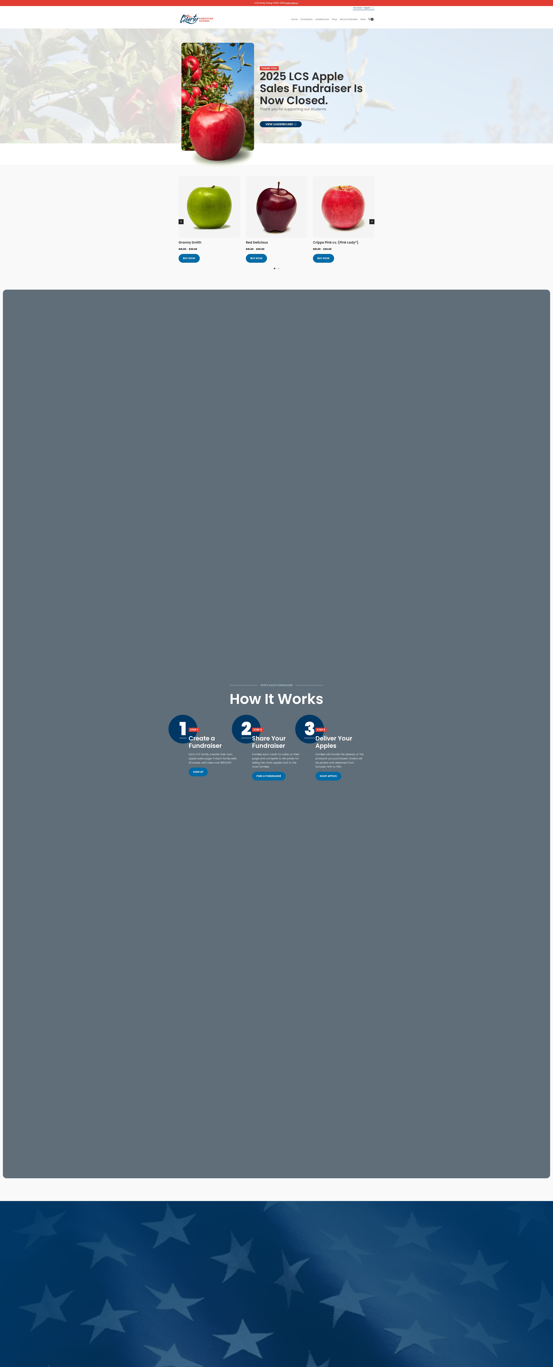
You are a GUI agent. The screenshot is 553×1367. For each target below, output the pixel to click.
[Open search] (372, 8)
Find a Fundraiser (268, 776)
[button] (281, 124)
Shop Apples (328, 776)
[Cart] (370, 19)
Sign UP (198, 772)
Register (367, 8)
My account (358, 8)
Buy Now (189, 258)
